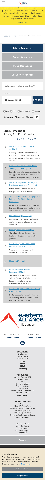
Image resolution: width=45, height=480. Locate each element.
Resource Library (22, 384)
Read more (22, 23)
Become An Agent (22, 431)
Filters (7, 93)
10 (35, 139)
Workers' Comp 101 (22, 377)
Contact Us (22, 433)
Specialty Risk (22, 359)
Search (37, 100)
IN (22, 343)
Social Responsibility (22, 413)
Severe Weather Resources (22, 391)
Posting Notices (22, 386)
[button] (3, 3)
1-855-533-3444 (34, 337)
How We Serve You (22, 406)
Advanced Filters (12, 117)
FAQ (22, 382)
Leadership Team (22, 411)
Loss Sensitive (22, 356)
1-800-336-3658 (12, 337)
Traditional (22, 354)
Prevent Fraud (22, 379)
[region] (22, 464)
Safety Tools (22, 388)
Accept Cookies (22, 475)
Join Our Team (22, 426)
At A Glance (22, 404)
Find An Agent (22, 428)
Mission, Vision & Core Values (22, 408)
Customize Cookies (22, 469)
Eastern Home (10, 36)
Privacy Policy (26, 464)
